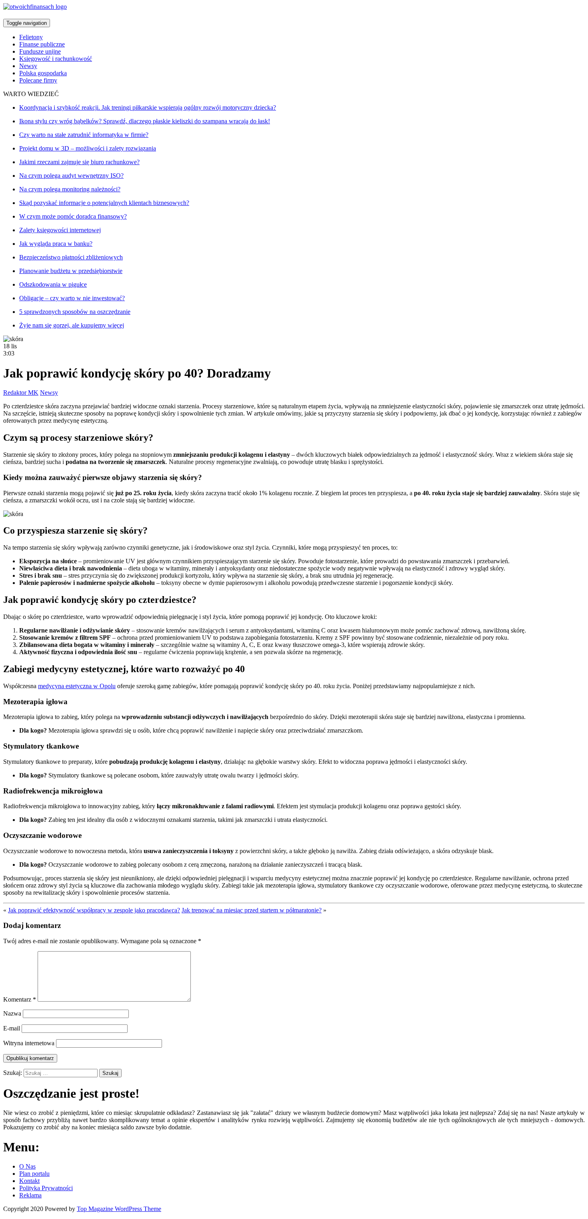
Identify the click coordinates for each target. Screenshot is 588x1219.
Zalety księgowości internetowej (60, 230)
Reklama (30, 1195)
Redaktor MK (20, 392)
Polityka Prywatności (46, 1188)
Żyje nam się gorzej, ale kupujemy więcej (71, 325)
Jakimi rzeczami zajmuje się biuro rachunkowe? (79, 162)
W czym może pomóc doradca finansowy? (73, 216)
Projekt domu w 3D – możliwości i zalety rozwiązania (87, 148)
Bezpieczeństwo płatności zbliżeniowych (71, 257)
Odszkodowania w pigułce (53, 284)
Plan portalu (34, 1173)
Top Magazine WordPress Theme (119, 1208)
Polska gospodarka (43, 73)
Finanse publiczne (42, 44)
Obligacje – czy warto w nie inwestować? (72, 298)
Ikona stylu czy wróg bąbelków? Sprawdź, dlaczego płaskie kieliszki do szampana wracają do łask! (144, 121)
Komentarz (19, 999)
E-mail (11, 1028)
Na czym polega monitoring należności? (69, 189)
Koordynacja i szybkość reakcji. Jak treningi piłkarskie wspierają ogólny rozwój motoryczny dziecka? (147, 107)
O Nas (27, 1166)
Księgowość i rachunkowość (55, 58)
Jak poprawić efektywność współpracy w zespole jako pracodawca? (94, 910)
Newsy (28, 65)
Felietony (31, 37)
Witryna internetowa (28, 1043)
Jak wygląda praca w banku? (55, 243)
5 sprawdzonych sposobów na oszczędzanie (74, 311)
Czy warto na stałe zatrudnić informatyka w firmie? (83, 134)
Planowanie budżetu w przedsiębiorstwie (70, 270)
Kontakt (29, 1180)
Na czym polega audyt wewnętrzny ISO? (71, 175)
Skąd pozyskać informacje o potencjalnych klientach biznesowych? (104, 202)
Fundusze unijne (40, 51)
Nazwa (12, 1013)
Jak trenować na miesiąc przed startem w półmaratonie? (252, 910)
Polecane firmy (38, 80)
